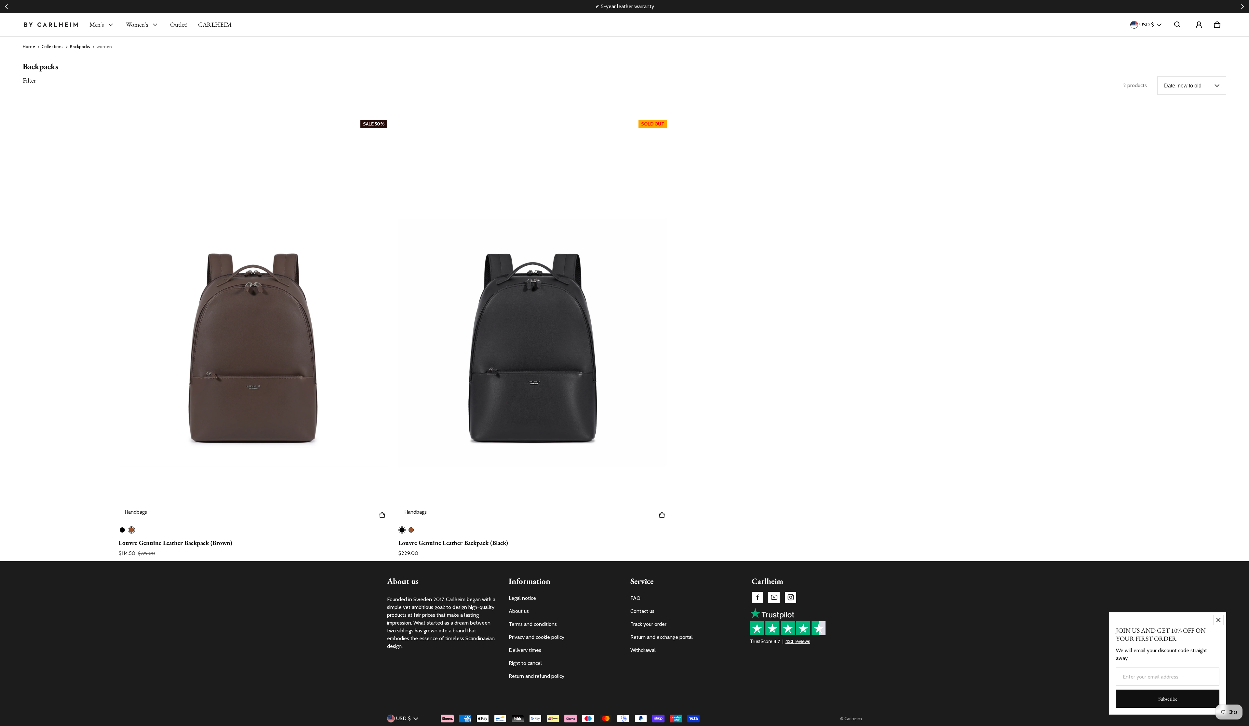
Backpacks (80, 46)
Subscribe (1167, 698)
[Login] (1199, 25)
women (104, 46)
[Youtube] (774, 597)
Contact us (642, 611)
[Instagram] (790, 597)
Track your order (648, 624)
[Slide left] (6, 6)
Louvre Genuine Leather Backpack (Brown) (175, 543)
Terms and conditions (533, 624)
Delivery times (525, 650)
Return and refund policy (536, 676)
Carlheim (853, 718)
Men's (96, 24)
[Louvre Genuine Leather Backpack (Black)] (532, 318)
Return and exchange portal (661, 637)
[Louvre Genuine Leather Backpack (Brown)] (253, 318)
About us (519, 611)
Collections (52, 46)
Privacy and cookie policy (536, 637)
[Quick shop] (382, 515)
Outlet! (179, 24)
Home (29, 46)
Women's (137, 24)
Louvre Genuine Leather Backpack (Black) (453, 543)
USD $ (1146, 24)
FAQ (635, 598)
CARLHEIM (215, 24)
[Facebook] (757, 597)
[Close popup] (1218, 620)
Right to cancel (525, 663)
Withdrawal (643, 650)
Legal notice (522, 598)
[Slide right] (1242, 6)
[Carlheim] (51, 24)
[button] (1177, 25)
